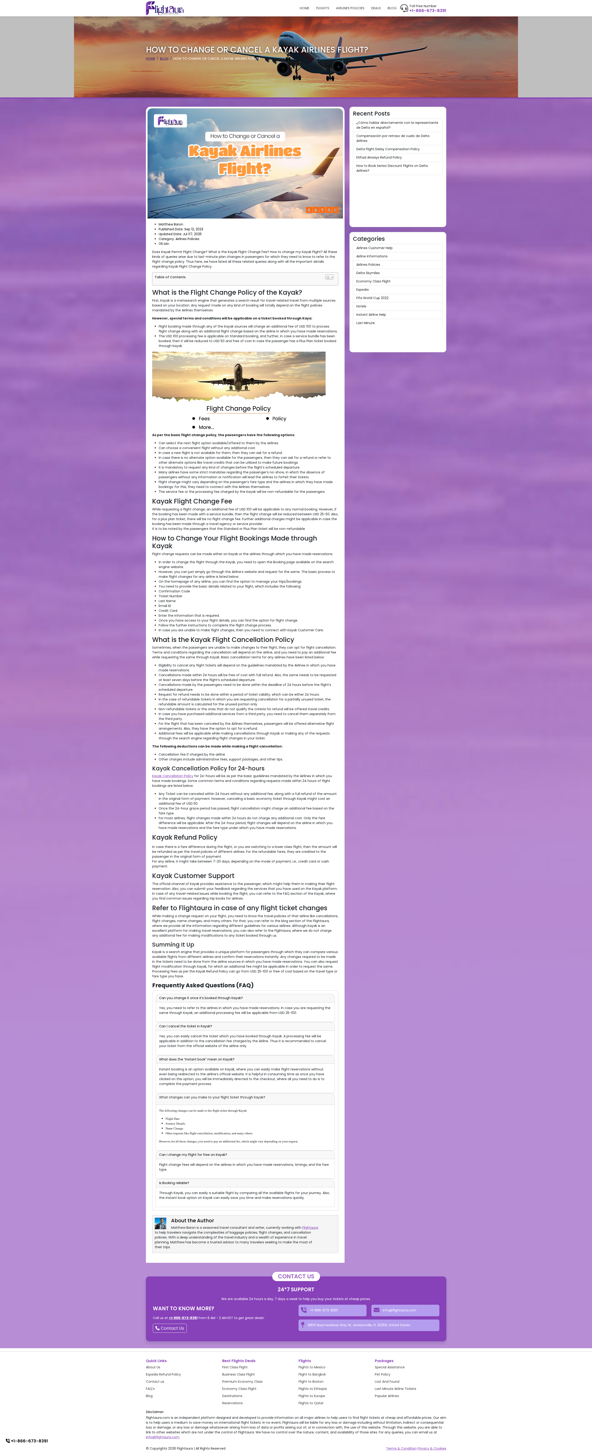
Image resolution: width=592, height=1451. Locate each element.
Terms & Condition (401, 1448)
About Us (153, 1367)
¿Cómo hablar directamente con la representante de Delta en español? (397, 125)
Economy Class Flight (373, 281)
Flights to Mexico (312, 1367)
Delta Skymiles (368, 273)
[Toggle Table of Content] (329, 277)
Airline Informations (372, 256)
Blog (392, 8)
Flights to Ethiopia (313, 1388)
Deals (376, 8)
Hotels (361, 306)
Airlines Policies (350, 8)
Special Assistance (390, 1367)
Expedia (362, 289)
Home (304, 8)
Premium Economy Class (242, 1381)
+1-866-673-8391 (427, 10)
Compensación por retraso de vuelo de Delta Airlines (392, 138)
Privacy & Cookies (432, 1448)
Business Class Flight (238, 1374)
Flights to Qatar (311, 1403)
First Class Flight (235, 1367)
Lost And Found (387, 1381)
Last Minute (365, 323)
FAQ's (150, 1388)
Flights (322, 8)
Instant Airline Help (371, 314)
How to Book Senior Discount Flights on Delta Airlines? (392, 168)
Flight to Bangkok (312, 1374)
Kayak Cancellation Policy (172, 776)
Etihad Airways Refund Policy (379, 157)
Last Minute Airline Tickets (395, 1388)
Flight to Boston (311, 1381)
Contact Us (172, 1328)
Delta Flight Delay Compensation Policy (388, 149)
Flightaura (310, 1227)
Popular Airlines (387, 1396)
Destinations (232, 1396)
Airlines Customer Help (374, 248)
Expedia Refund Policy (163, 1374)
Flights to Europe (312, 1396)
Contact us (155, 1381)
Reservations (232, 1403)
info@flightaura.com (162, 1437)
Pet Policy (382, 1374)
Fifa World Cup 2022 (372, 298)
